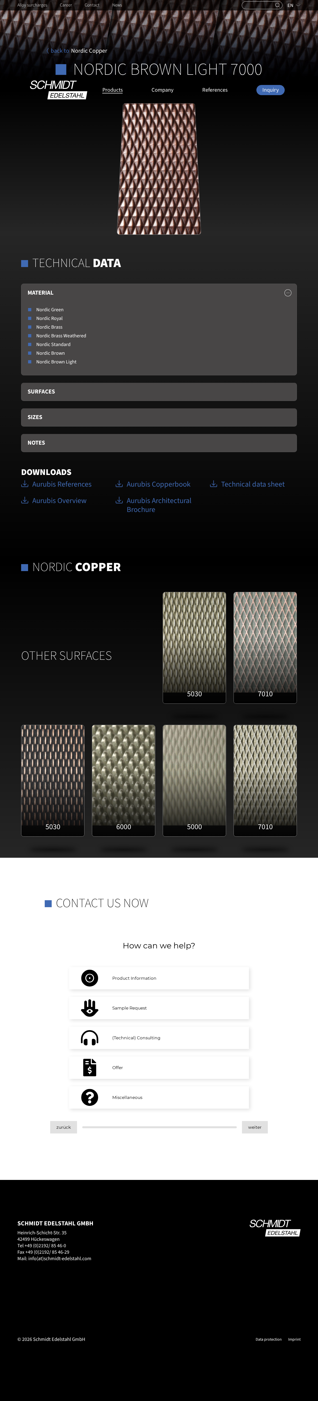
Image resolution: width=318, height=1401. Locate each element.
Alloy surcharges (32, 5)
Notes (36, 442)
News (117, 5)
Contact (92, 5)
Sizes (35, 417)
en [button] (290, 5)
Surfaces (41, 391)
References (215, 90)
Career (66, 5)
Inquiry (270, 90)
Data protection (269, 1339)
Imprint (294, 1339)
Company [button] (162, 90)
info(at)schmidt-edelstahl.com (59, 1258)
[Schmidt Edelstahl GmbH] (58, 89)
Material (40, 292)
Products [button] (112, 90)
